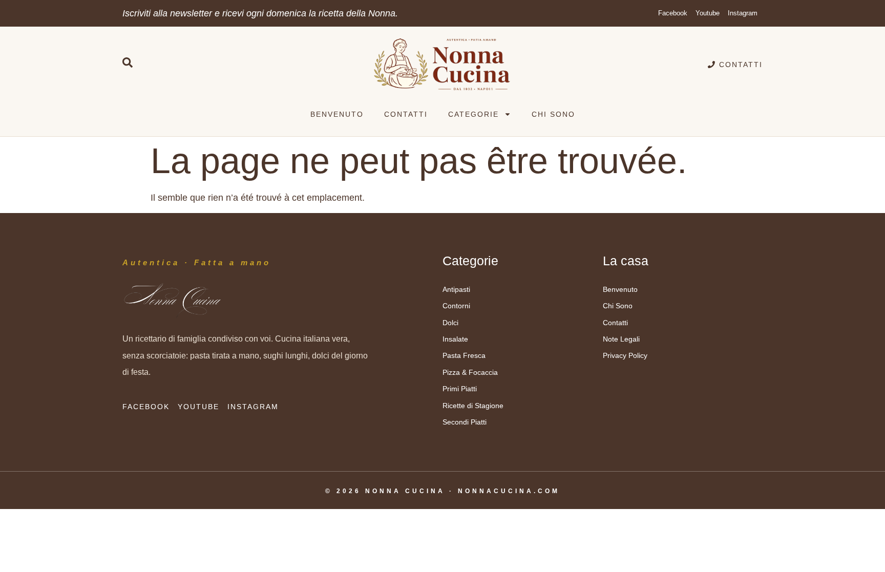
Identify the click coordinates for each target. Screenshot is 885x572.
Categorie (473, 114)
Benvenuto (337, 114)
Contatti (406, 114)
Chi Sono (553, 114)
